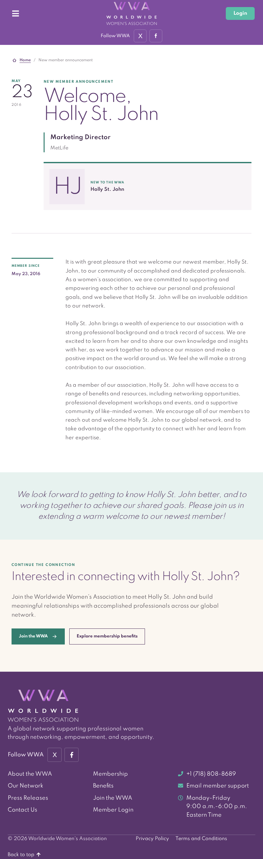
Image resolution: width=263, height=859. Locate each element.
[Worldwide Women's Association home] (131, 13)
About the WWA (30, 774)
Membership (110, 774)
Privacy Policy (152, 838)
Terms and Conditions (201, 838)
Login (240, 13)
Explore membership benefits (107, 636)
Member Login (113, 810)
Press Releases (28, 798)
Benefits (103, 786)
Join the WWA (112, 798)
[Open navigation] (15, 13)
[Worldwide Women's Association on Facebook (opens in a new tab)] (71, 755)
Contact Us (22, 810)
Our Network (25, 786)
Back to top (22, 854)
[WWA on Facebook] (155, 35)
